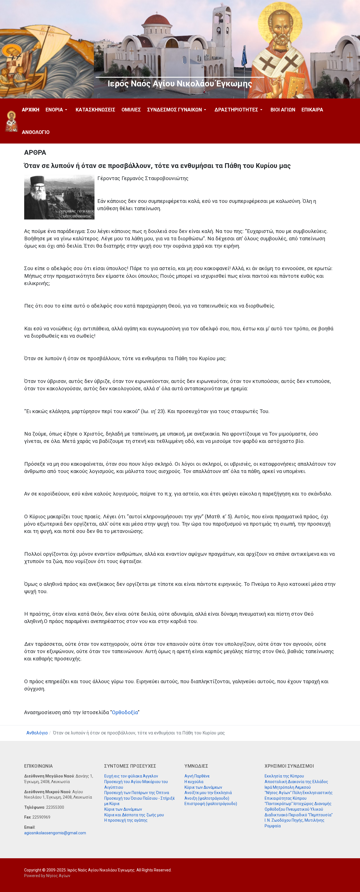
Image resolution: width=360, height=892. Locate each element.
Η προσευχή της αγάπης (126, 820)
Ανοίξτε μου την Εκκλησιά (208, 792)
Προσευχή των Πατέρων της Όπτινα (136, 792)
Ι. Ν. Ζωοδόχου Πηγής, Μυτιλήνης (295, 820)
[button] (57, 109)
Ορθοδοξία (125, 712)
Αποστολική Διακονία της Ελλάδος (296, 781)
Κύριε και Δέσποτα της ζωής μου (134, 815)
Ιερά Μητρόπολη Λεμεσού (288, 787)
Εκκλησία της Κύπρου (284, 776)
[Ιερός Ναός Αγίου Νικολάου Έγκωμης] (11, 121)
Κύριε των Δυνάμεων (123, 809)
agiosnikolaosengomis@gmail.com (55, 833)
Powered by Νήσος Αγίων (47, 875)
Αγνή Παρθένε (197, 776)
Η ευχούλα (193, 781)
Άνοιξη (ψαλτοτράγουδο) (206, 798)
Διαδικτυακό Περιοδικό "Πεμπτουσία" (299, 815)
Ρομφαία (273, 826)
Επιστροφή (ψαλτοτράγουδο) (210, 803)
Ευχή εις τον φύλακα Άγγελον (131, 776)
